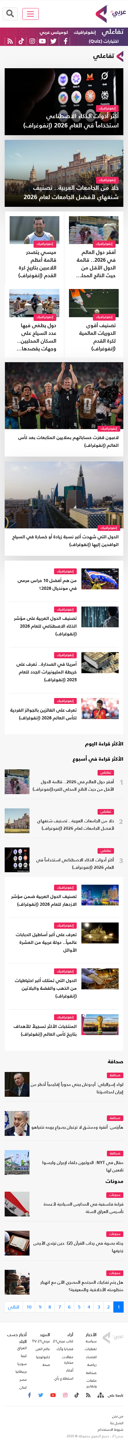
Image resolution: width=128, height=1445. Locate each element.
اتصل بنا (116, 1423)
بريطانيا (21, 1371)
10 (28, 1306)
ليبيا (24, 1355)
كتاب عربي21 (63, 1341)
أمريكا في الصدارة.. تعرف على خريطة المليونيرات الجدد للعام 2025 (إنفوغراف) (46, 672)
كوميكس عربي (54, 32)
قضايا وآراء (65, 1349)
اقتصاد (91, 1357)
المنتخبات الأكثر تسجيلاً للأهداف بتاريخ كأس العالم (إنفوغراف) (45, 1030)
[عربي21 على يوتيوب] (42, 41)
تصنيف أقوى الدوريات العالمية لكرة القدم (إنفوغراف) (97, 337)
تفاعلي (112, 32)
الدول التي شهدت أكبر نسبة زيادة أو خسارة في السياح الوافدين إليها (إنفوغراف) (65, 541)
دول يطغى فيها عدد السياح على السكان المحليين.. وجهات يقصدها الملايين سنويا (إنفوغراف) (36, 338)
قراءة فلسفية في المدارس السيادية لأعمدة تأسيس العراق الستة (83, 1208)
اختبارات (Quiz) (104, 41)
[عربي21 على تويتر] (53, 41)
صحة (46, 1364)
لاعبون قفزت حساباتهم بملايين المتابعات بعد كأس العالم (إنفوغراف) (68, 441)
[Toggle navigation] (30, 14)
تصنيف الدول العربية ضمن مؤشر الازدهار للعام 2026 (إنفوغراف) (44, 900)
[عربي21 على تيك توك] (21, 41)
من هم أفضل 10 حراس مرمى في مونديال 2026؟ (47, 584)
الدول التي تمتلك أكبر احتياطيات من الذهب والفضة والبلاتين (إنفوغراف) (46, 988)
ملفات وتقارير (91, 1383)
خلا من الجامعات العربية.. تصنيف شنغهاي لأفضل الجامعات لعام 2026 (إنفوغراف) (75, 825)
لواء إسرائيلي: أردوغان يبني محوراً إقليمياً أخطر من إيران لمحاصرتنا (77, 1088)
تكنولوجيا (43, 1357)
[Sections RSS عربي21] (100, 1395)
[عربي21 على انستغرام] (32, 41)
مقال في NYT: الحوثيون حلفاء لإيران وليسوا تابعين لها (82, 1166)
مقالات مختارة (67, 1359)
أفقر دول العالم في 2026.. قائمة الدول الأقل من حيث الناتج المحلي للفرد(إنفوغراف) (96, 265)
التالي (13, 1306)
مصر (23, 1379)
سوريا (22, 1364)
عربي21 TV (41, 1341)
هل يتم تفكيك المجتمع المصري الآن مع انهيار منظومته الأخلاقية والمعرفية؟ (81, 1286)
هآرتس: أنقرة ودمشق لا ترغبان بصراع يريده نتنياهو (77, 1128)
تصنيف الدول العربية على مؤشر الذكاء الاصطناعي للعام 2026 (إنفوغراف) (45, 626)
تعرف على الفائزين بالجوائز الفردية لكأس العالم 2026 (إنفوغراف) (43, 714)
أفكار (69, 1370)
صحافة (115, 1062)
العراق (22, 1348)
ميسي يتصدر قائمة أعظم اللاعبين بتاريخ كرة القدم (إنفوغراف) (37, 264)
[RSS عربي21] (10, 41)
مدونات (114, 1181)
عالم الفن (43, 1349)
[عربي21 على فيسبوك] (65, 41)
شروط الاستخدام (110, 1429)
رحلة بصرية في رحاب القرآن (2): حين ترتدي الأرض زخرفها (78, 1247)
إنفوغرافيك (85, 32)
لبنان (23, 1387)
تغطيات (91, 1349)
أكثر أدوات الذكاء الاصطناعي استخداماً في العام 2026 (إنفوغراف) (75, 864)
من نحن (117, 1416)
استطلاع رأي (63, 1378)
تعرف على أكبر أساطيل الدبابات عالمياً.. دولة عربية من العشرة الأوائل (46, 942)
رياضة (92, 1364)
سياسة (91, 1341)
